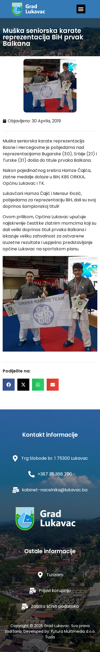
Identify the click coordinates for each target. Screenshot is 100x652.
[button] (81, 9)
